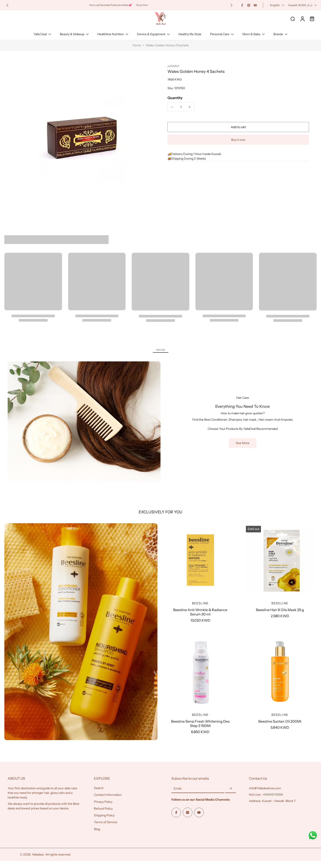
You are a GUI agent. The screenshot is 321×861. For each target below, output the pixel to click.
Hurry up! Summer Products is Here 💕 (110, 5)
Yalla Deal (40, 34)
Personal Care (219, 34)
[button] (238, 127)
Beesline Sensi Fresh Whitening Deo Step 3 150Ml (200, 723)
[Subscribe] (230, 788)
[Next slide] (231, 5)
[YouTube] (255, 5)
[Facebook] (242, 5)
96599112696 (273, 795)
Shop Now (142, 5)
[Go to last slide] (7, 5)
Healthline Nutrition (110, 34)
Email (177, 788)
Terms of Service (105, 822)
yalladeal (173, 66)
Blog (97, 829)
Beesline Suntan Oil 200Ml (279, 721)
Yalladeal (37, 854)
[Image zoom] (81, 137)
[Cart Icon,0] (312, 18)
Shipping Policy (104, 815)
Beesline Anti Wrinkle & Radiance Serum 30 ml (200, 612)
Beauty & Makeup (72, 34)
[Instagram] (248, 5)
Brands (278, 34)
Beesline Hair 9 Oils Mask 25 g (280, 610)
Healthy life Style (189, 34)
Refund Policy (103, 808)
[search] (292, 18)
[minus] (172, 107)
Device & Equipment (151, 34)
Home (137, 45)
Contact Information (108, 795)
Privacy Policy (103, 802)
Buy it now (238, 140)
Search (99, 788)
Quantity (175, 98)
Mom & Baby (251, 34)
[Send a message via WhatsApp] (313, 835)
